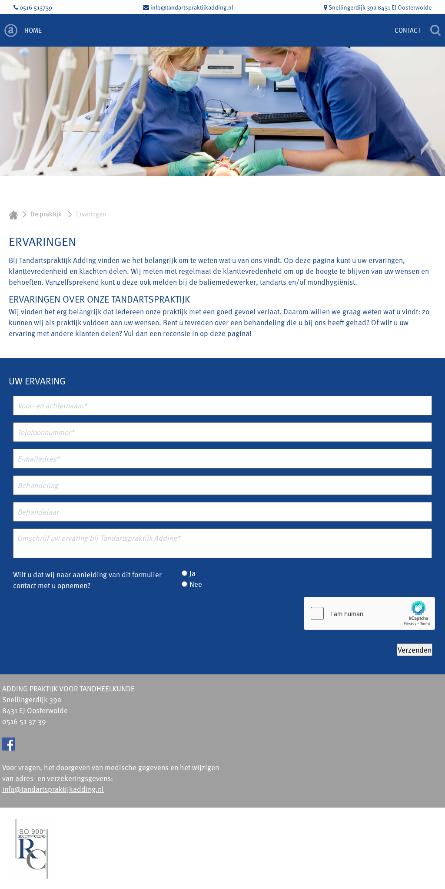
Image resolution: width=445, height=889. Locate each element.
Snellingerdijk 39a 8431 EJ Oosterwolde (379, 7)
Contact (408, 30)
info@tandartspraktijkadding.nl (191, 7)
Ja (192, 573)
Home (33, 30)
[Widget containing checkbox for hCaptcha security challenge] (369, 613)
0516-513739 (35, 7)
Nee (195, 584)
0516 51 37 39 (24, 721)
